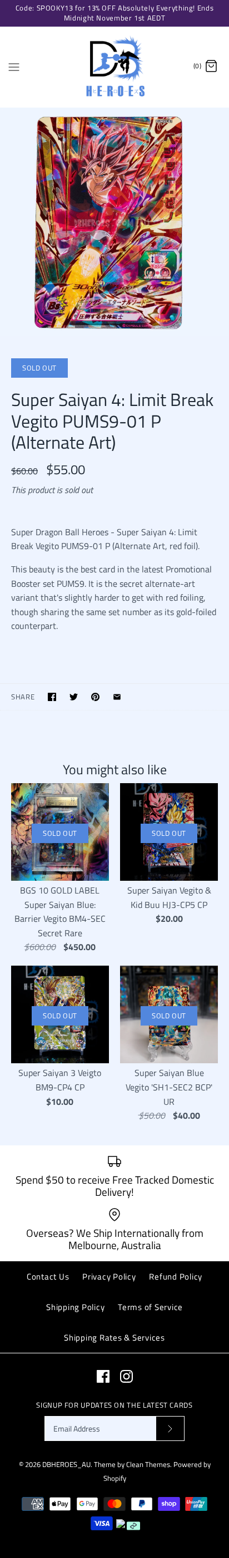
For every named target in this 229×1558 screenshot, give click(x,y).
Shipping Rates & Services (114, 1337)
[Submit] (170, 1428)
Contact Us (48, 1276)
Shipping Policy (75, 1307)
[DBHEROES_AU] (114, 67)
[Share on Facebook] (52, 697)
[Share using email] (117, 697)
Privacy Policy (109, 1276)
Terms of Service (150, 1307)
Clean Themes (148, 1464)
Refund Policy (175, 1276)
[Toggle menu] (14, 66)
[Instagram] (126, 1376)
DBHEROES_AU (66, 1464)
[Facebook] (103, 1376)
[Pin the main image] (95, 697)
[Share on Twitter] (73, 697)
